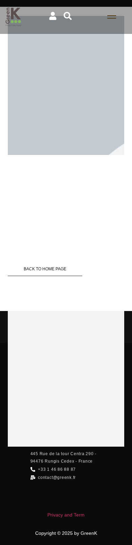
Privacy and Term (66, 515)
